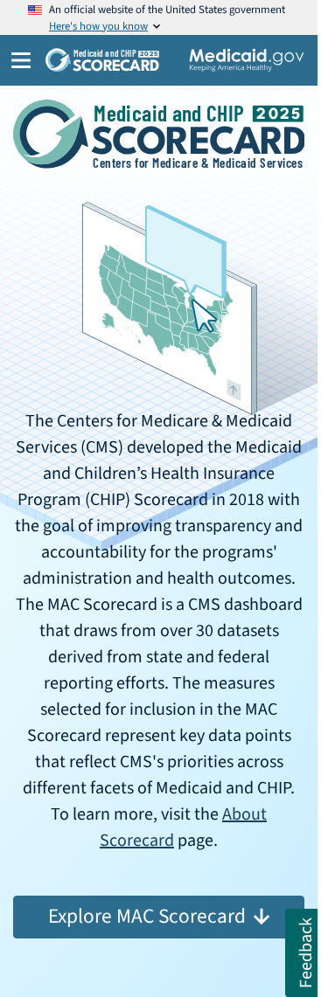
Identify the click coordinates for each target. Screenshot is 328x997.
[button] (301, 953)
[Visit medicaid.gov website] (246, 60)
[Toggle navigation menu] (15, 60)
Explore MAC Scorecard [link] (147, 916)
